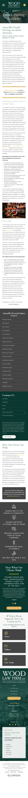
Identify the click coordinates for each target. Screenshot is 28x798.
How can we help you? (7, 415)
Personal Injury (14, 691)
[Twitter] (18, 724)
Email (3, 408)
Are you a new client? (7, 412)
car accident (9, 230)
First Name (5, 398)
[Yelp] (12, 724)
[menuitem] (14, 319)
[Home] (14, 5)
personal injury (14, 146)
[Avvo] (15, 724)
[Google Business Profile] (9, 724)
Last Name (5, 402)
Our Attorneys (14, 688)
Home (14, 685)
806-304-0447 (14, 705)
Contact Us (14, 694)
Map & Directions (14, 716)
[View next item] (15, 603)
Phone (4, 405)
